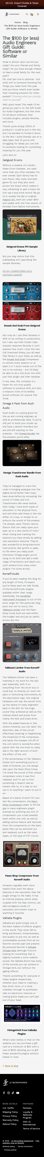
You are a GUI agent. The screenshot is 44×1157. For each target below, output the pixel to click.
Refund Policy (10, 1124)
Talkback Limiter (11, 609)
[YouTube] (17, 1092)
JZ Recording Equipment (22, 1141)
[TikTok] (13, 1092)
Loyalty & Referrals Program (27, 1115)
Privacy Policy (10, 1116)
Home (18, 22)
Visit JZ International (29, 1123)
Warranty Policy (11, 1120)
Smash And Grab (16, 359)
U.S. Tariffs (8, 1108)
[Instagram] (8, 1092)
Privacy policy (10, 1150)
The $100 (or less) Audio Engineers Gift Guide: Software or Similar (22, 27)
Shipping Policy (10, 1112)
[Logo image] (12, 14)
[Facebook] (4, 1092)
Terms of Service (31, 1128)
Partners (27, 1108)
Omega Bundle (27, 433)
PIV (22, 196)
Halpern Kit (9, 199)
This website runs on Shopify (21, 1142)
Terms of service (25, 1146)
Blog (25, 22)
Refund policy (9, 1146)
